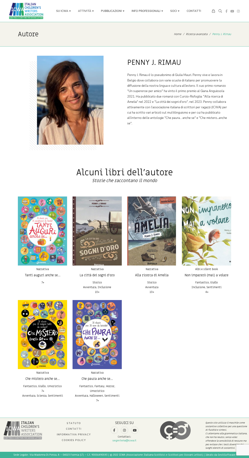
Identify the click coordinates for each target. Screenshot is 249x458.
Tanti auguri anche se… (42, 275)
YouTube (232, 11)
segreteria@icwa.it (124, 440)
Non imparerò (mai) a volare (206, 275)
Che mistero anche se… (42, 379)
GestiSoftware (227, 455)
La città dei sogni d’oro (97, 275)
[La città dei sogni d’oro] (97, 231)
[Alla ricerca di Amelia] (151, 231)
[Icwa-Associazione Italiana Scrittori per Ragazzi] (26, 11)
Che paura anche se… (97, 379)
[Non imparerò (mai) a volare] (206, 231)
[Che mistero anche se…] (42, 334)
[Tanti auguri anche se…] (42, 231)
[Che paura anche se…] (97, 334)
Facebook (226, 11)
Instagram (238, 11)
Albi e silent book (206, 269)
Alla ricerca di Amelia (152, 275)
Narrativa (42, 269)
